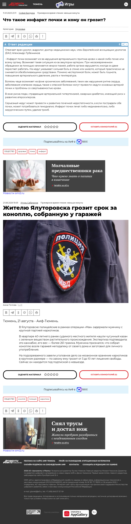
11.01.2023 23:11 (9, 13)
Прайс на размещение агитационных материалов (84, 461)
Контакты (74, 465)
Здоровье (20, 29)
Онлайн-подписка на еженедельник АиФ (45, 465)
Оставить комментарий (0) (104, 127)
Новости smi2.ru (13, 193)
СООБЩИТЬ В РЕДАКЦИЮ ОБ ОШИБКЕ (100, 465)
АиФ (20, 305)
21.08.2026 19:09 (10, 203)
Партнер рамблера (51, 512)
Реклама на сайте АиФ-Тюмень (39, 461)
